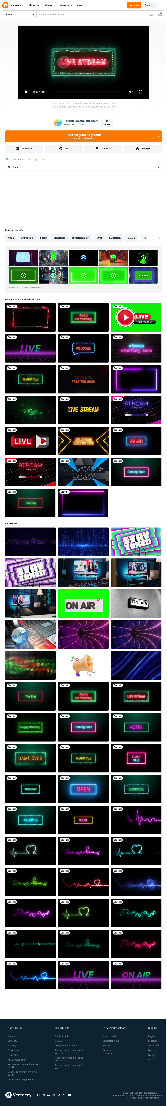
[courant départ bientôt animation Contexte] (30, 410)
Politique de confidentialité (146, 1095)
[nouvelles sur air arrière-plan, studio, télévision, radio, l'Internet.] (30, 634)
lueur (43, 237)
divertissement (80, 237)
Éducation (12, 1054)
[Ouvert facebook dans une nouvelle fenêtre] (38, 1095)
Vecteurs (16, 5)
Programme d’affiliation (66, 1045)
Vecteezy (12, 1040)
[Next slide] (154, 238)
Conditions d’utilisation (119, 1095)
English (150, 1036)
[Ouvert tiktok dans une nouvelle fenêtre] (59, 1095)
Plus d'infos (13, 167)
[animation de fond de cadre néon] (136, 379)
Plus (79, 5)
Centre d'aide (107, 1036)
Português (151, 1045)
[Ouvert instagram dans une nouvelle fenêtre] (43, 1095)
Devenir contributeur (107, 1052)
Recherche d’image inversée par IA (17, 1066)
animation (27, 237)
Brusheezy (13, 1036)
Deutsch (150, 1050)
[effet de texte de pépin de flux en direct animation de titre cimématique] (83, 410)
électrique (59, 237)
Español (150, 1040)
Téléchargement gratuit (82, 136)
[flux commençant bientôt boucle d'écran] (30, 472)
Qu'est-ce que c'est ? (35, 159)
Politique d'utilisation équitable (141, 1097)
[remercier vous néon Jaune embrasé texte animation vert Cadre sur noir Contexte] (30, 379)
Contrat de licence (64, 1036)
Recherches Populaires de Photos (68, 1059)
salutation (115, 237)
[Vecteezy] (5, 5)
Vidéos (48, 5)
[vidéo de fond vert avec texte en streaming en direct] (136, 317)
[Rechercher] (149, 14)
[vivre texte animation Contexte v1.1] (30, 348)
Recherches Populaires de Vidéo (68, 1067)
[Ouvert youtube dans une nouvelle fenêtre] (69, 1095)
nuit (145, 237)
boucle (131, 237)
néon (11, 237)
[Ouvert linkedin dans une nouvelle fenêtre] (48, 1095)
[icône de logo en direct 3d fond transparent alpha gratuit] (30, 441)
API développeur (16, 1059)
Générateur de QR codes (20, 1079)
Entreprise (13, 1050)
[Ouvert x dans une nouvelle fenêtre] (64, 1095)
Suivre (106, 124)
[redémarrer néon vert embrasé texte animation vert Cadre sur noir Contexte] (30, 789)
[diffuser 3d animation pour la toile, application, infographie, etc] (83, 665)
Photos (33, 5)
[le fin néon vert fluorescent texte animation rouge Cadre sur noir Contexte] (30, 503)
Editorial (64, 5)
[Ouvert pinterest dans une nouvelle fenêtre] (54, 1095)
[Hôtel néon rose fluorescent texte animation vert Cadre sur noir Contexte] (136, 727)
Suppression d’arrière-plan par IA (22, 1073)
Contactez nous (108, 1040)
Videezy (11, 1045)
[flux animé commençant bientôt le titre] (136, 410)
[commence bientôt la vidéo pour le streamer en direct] (83, 472)
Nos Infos (105, 1045)
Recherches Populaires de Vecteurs (68, 1052)
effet (99, 237)
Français (150, 1054)
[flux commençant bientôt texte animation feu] (83, 379)
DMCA (57, 1040)
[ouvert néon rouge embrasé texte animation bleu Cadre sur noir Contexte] (83, 789)
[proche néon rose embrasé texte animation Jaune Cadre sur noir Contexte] (83, 820)
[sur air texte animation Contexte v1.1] (136, 975)
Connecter (147, 5)
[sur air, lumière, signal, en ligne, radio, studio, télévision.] (136, 603)
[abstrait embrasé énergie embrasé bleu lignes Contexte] (136, 665)
